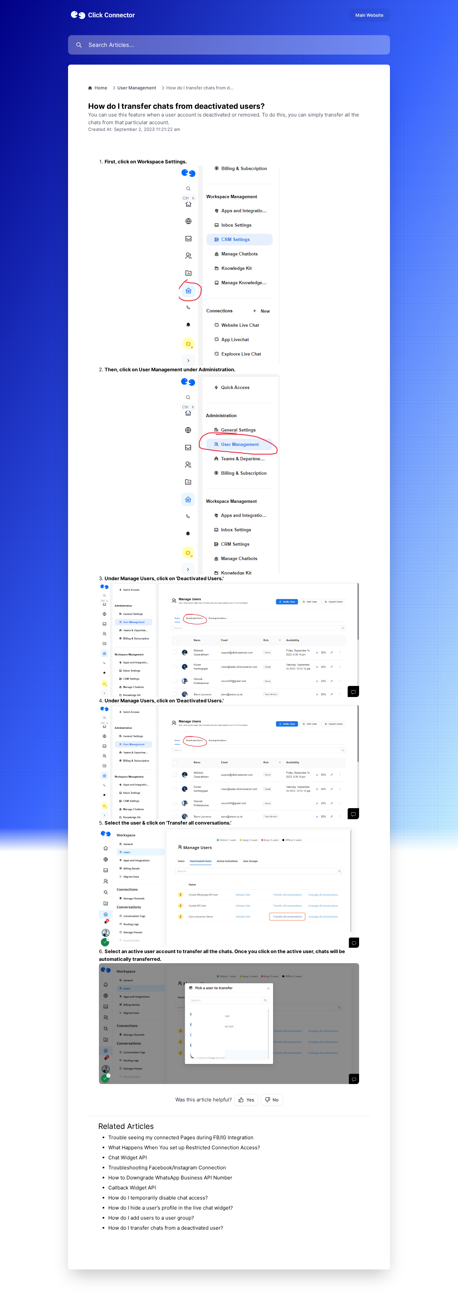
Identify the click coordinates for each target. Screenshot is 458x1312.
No (276, 1099)
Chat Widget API (127, 1157)
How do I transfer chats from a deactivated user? (165, 1228)
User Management (136, 87)
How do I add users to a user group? (151, 1218)
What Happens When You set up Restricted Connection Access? (184, 1147)
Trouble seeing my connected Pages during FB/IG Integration (180, 1137)
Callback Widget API (132, 1187)
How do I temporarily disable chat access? (158, 1197)
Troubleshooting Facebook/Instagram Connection (167, 1167)
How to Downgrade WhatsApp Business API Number (170, 1177)
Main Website (369, 15)
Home (101, 87)
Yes (250, 1099)
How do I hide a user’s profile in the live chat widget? (170, 1208)
